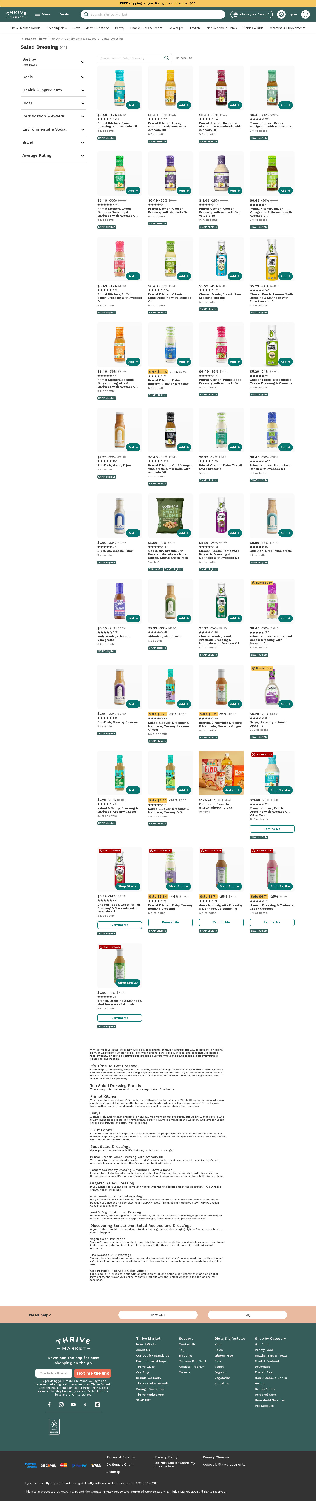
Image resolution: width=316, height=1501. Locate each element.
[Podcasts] (97, 1405)
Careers (184, 1372)
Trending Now (57, 28)
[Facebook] (49, 1405)
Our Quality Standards (152, 1355)
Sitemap (113, 1472)
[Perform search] (85, 14)
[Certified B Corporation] (54, 1426)
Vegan (219, 1366)
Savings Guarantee (150, 1389)
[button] (305, 14)
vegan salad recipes (114, 1245)
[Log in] (281, 14)
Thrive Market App (150, 1394)
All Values (222, 1383)
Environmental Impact (153, 1361)
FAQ (247, 1315)
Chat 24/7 (158, 1315)
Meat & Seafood (97, 28)
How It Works (146, 1344)
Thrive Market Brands (152, 1383)
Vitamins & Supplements (287, 28)
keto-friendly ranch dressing (126, 1173)
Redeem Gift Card (192, 1361)
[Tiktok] (85, 1405)
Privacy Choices (216, 1457)
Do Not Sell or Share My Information (175, 1464)
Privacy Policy (166, 1457)
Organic (220, 1372)
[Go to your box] (305, 14)
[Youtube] (73, 1405)
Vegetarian (223, 1378)
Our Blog (142, 1372)
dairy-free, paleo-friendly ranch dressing (123, 1160)
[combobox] (153, 14)
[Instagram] (61, 1405)
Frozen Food (264, 1372)
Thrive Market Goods (25, 28)
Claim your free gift (255, 14)
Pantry (119, 28)
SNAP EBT (143, 1400)
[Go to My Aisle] (16, 14)
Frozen (195, 28)
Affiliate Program (192, 1366)
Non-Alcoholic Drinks (222, 28)
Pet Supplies (264, 1405)
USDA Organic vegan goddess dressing (193, 1215)
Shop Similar (280, 790)
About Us (143, 1350)
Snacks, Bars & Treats (146, 28)
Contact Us (187, 1344)
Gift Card (262, 1344)
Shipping (185, 1355)
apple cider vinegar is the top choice (187, 1276)
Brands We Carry (148, 1378)
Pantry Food (264, 1350)
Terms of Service (120, 1457)
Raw (218, 1361)
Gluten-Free (224, 1355)
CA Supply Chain (119, 1464)
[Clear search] (223, 14)
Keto (218, 1344)
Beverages (176, 28)
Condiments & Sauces (80, 38)
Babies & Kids (253, 28)
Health (260, 1383)
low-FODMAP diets (118, 1139)
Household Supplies (270, 1400)
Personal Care (265, 1394)
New (76, 28)
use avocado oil (191, 1258)
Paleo (219, 1350)
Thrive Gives (145, 1366)
